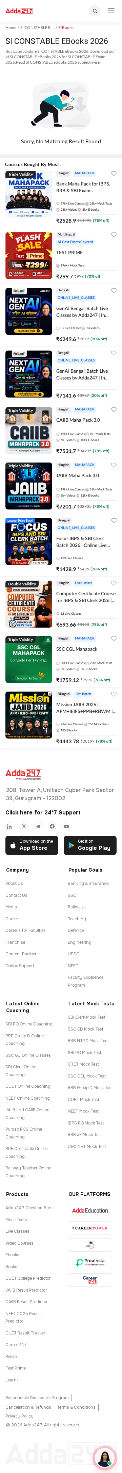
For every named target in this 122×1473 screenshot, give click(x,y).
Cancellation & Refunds (28, 1407)
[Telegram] (38, 826)
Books (11, 1266)
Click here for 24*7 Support (43, 812)
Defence (76, 930)
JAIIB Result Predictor (26, 1290)
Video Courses (19, 1243)
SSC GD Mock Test (85, 1029)
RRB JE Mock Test (85, 1134)
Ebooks (12, 1255)
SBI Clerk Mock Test (86, 1017)
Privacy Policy (19, 1416)
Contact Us (16, 895)
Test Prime (15, 1368)
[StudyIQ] (90, 1245)
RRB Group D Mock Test (90, 1087)
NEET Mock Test (83, 1111)
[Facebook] (52, 826)
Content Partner (21, 954)
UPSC (73, 954)
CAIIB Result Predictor (26, 1302)
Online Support (19, 966)
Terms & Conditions (76, 1407)
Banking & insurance (88, 883)
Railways (77, 907)
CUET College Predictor (28, 1278)
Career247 (16, 1344)
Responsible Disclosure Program (37, 1398)
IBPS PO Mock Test (86, 1123)
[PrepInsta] (90, 1262)
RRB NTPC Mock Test (88, 1040)
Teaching (77, 919)
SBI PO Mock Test (84, 1052)
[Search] (94, 10)
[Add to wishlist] (114, 174)
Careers (13, 919)
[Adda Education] (90, 1210)
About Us (14, 883)
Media (11, 907)
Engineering (80, 942)
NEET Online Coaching (27, 1098)
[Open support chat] (105, 1458)
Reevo (11, 1356)
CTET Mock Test (83, 1064)
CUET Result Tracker (25, 1333)
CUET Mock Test (83, 1099)
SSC (72, 895)
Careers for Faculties (25, 930)
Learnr (11, 1380)
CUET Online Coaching (27, 1086)
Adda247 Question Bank (29, 1208)
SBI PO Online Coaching (29, 1024)
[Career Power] (90, 1227)
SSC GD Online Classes (28, 1055)
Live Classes (17, 1231)
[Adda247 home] (19, 11)
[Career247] (90, 1279)
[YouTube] (66, 826)
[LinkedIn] (9, 826)
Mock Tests (16, 1220)
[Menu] (111, 10)
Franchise (15, 942)
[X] (24, 826)
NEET (73, 966)
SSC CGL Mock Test (87, 1076)
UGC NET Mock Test (87, 1146)
